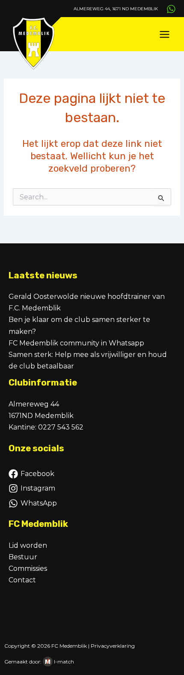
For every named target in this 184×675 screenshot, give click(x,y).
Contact (22, 580)
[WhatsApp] (171, 9)
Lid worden (28, 545)
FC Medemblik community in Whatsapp (76, 343)
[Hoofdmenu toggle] (164, 34)
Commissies (28, 568)
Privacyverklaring (113, 646)
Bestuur (23, 557)
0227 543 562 (60, 427)
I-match (64, 661)
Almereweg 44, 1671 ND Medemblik (116, 9)
